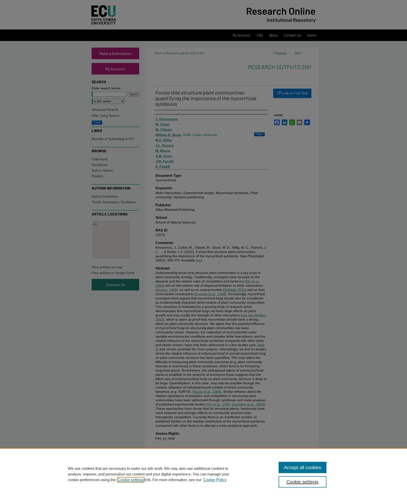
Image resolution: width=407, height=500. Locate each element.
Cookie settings (131, 480)
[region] (203, 474)
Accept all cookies (302, 467)
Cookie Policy (215, 480)
